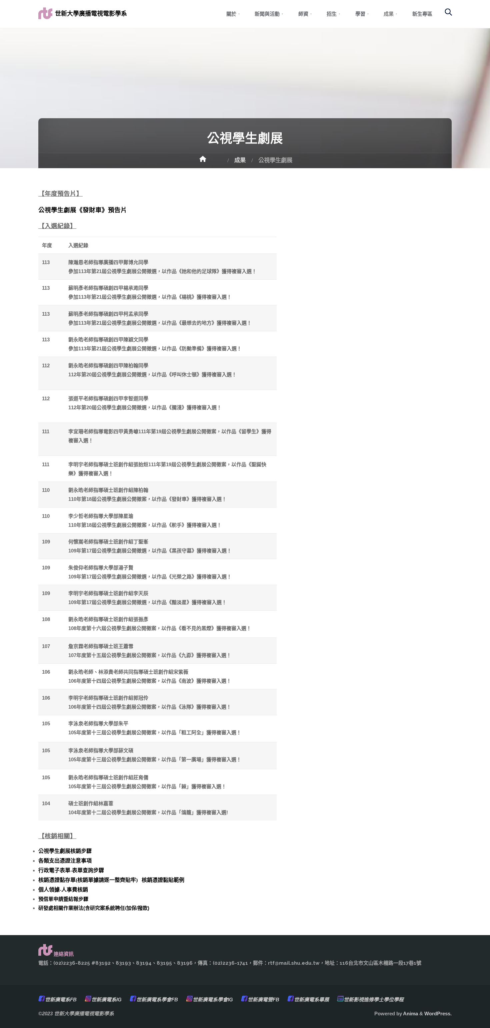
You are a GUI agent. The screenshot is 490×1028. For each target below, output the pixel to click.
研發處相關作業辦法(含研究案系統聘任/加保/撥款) (93, 908)
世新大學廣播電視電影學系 (91, 13)
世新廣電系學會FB (157, 999)
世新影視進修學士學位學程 (374, 999)
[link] (444, 15)
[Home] (211, 161)
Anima (410, 1013)
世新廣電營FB (263, 999)
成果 (240, 160)
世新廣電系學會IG (213, 999)
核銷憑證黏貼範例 (163, 880)
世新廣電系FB (61, 999)
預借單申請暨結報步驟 (63, 899)
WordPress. (438, 1013)
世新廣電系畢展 (311, 999)
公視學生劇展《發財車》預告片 (82, 209)
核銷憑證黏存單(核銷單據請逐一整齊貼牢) (88, 880)
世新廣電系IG (106, 999)
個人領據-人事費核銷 (63, 889)
